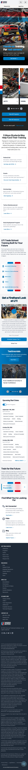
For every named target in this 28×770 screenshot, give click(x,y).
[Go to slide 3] (15, 108)
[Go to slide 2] (13, 108)
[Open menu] (25, 2)
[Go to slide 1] (11, 108)
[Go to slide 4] (16, 108)
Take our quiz (20, 125)
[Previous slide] (8, 108)
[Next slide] (21, 108)
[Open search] (21, 2)
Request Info (7, 6)
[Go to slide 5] (18, 108)
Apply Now (21, 6)
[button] (14, 311)
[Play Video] (14, 311)
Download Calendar (7, 460)
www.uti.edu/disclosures (9, 648)
